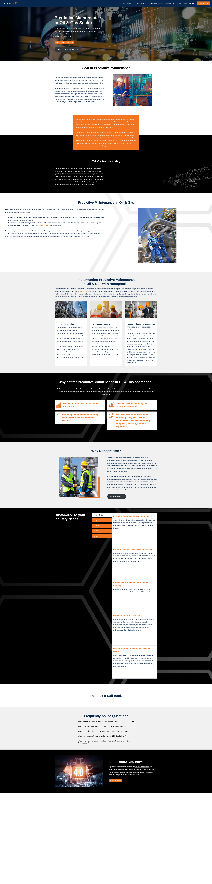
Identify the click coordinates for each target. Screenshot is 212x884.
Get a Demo (182, 3)
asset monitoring (45, 225)
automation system (84, 291)
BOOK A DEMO (203, 3)
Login (191, 3)
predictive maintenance (141, 767)
